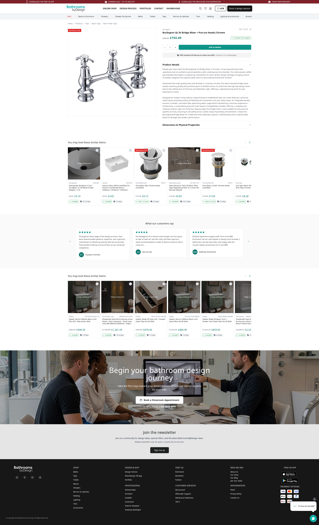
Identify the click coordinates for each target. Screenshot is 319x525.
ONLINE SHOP (110, 8)
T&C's (177, 502)
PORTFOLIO (145, 8)
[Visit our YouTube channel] (32, 477)
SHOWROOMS (173, 8)
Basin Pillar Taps (110, 23)
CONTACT (158, 8)
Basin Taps (96, 23)
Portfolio (128, 480)
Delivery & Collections (184, 498)
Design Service (131, 472)
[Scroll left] (245, 142)
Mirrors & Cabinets (81, 492)
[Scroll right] (249, 142)
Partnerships (130, 490)
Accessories (78, 508)
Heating (76, 496)
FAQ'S (232, 490)
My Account (180, 490)
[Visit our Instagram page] (17, 477)
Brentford (179, 476)
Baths (75, 472)
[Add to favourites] (250, 29)
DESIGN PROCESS (128, 8)
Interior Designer (132, 506)
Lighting (76, 500)
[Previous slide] (70, 240)
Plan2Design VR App (133, 476)
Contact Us (234, 498)
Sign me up (159, 450)
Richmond (179, 472)
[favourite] (206, 8)
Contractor (129, 502)
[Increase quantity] (175, 47)
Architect (128, 494)
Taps (87, 23)
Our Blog (234, 478)
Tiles (75, 504)
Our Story (234, 475)
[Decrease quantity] (165, 47)
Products (79, 23)
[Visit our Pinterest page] (40, 477)
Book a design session (239, 8)
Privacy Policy (235, 494)
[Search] (200, 8)
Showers (76, 488)
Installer (128, 498)
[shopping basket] (211, 8)
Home (70, 23)
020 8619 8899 (168, 406)
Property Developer (133, 510)
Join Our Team (236, 481)
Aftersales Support (183, 494)
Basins (76, 484)
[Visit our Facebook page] (25, 477)
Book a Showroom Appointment (161, 400)
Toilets (76, 480)
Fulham (178, 480)
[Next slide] (248, 240)
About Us (234, 472)
